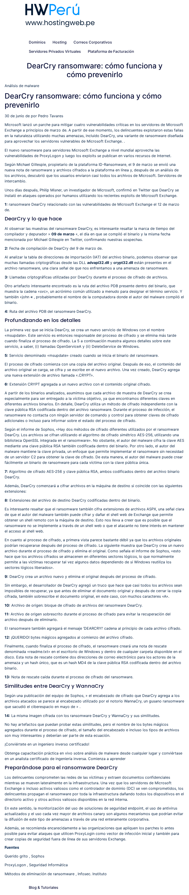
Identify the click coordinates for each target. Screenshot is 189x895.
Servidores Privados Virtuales (55, 51)
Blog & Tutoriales (43, 887)
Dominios (37, 42)
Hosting (60, 42)
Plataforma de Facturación (111, 51)
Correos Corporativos (93, 42)
